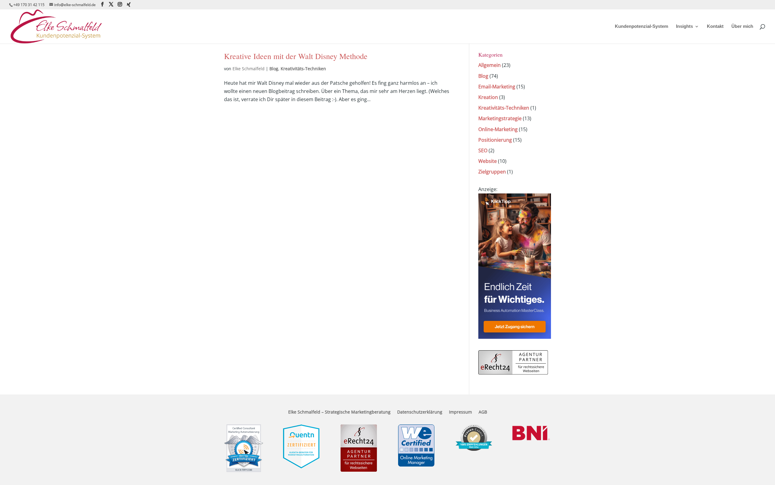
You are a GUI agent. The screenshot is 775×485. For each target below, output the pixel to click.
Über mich (742, 26)
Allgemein (489, 65)
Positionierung (495, 140)
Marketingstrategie (500, 118)
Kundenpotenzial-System (641, 26)
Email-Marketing (496, 86)
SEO (482, 150)
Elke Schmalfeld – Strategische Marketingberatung (339, 412)
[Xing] (129, 4)
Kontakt (715, 26)
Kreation (488, 97)
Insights (684, 26)
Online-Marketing (498, 129)
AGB (483, 412)
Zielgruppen (492, 171)
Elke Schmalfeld (248, 68)
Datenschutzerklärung (419, 412)
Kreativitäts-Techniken (303, 68)
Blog (273, 68)
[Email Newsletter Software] (514, 337)
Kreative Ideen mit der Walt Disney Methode (296, 56)
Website (487, 161)
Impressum (460, 412)
